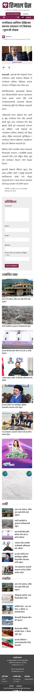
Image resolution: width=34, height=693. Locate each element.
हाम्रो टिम (11, 686)
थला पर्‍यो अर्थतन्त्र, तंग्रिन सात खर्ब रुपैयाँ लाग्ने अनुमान (16, 300)
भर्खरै (22, 17)
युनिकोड (26, 14)
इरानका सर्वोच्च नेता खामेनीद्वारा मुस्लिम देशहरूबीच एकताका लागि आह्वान (14, 406)
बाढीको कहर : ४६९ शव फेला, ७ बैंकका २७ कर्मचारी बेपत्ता (23, 609)
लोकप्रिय (6, 578)
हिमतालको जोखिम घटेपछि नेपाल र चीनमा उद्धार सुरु (23, 631)
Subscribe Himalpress (13, 14)
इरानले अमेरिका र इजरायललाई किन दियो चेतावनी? (23, 642)
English (28, 17)
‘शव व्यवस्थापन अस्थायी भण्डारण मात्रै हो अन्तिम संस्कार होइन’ (17, 433)
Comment (8, 206)
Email (7, 235)
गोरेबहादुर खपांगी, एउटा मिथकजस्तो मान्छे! (23, 597)
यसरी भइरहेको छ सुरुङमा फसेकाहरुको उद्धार (16, 326)
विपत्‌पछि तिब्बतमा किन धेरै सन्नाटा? (23, 619)
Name (7, 226)
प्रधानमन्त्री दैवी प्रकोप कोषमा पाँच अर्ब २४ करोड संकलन (16, 352)
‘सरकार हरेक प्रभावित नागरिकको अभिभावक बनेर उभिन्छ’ (17, 379)
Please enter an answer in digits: (16, 252)
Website (7, 245)
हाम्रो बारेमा (19, 686)
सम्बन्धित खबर (10, 274)
